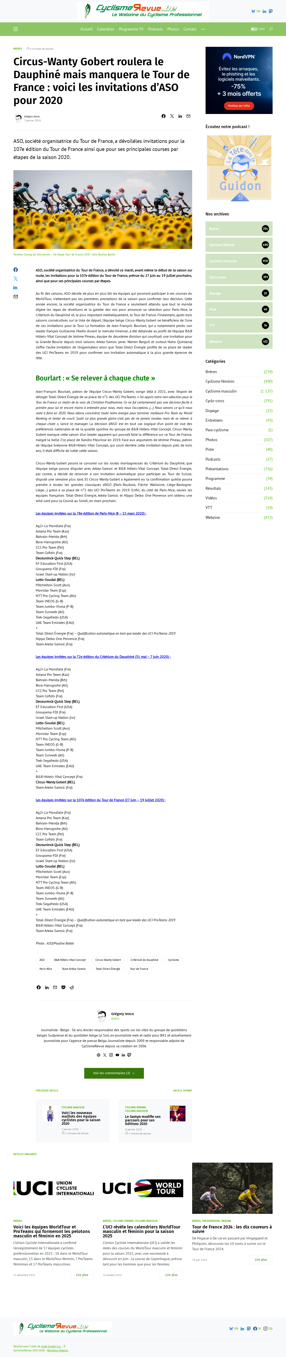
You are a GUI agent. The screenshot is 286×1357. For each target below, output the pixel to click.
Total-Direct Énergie (108, 969)
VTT (209, 507)
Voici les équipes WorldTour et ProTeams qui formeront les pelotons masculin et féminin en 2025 (51, 1231)
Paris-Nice (46, 969)
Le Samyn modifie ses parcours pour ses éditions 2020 (143, 1120)
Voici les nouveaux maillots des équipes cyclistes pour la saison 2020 (81, 1118)
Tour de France (139, 969)
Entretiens (214, 420)
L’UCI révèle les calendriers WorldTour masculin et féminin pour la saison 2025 (141, 1231)
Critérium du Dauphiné (144, 960)
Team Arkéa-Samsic (74, 969)
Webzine (213, 517)
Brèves (17, 48)
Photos (211, 439)
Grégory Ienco (32, 116)
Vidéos (211, 497)
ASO (42, 960)
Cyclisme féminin (135, 1107)
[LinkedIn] (264, 11)
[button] (15, 29)
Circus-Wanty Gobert (108, 960)
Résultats (213, 488)
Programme (215, 478)
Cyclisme (173, 960)
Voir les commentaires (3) (111, 1073)
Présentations (217, 468)
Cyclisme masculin (73, 1107)
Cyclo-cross (215, 400)
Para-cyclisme (217, 429)
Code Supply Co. (51, 1346)
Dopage (212, 410)
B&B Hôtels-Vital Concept (70, 960)
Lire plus (82, 1275)
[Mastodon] (271, 11)
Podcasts (213, 459)
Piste (210, 449)
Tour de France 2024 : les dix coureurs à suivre (232, 1229)
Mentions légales (57, 1350)
